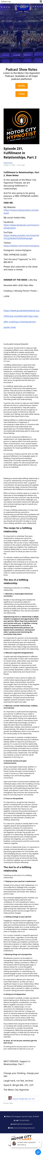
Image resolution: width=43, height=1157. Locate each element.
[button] (41, 1)
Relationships (8, 163)
